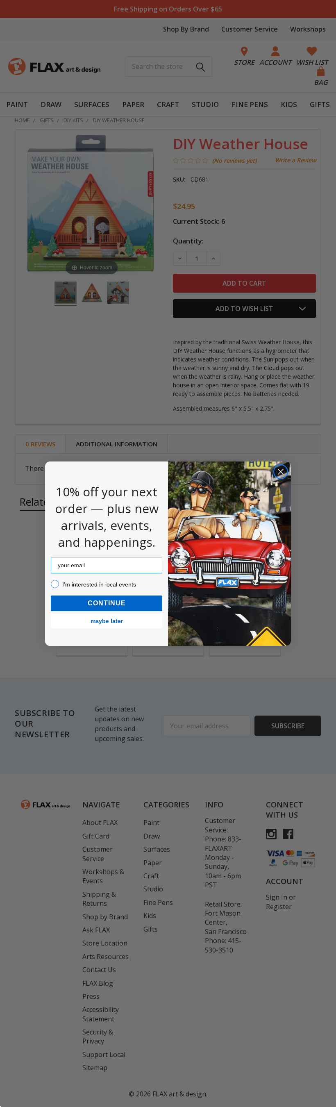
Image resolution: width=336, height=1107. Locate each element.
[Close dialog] (281, 472)
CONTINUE (107, 603)
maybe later (107, 621)
